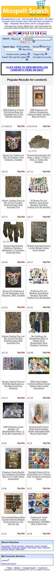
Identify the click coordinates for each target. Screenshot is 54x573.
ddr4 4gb (5, 549)
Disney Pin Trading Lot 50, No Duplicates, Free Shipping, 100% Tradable (13, 293)
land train (20, 546)
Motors (18, 568)
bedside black (6, 547)
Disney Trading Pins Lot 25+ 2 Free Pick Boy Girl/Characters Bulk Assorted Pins (13, 339)
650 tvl (13, 546)
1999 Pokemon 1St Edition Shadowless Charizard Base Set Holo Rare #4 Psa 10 (38, 113)
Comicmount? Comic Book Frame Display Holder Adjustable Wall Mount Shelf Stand (39, 430)
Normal (36, 47)
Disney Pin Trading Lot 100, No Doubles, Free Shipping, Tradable (13, 157)
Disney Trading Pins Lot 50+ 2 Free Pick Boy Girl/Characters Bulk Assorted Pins (13, 203)
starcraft (43, 546)
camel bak (16, 547)
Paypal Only (39, 54)
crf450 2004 (20, 549)
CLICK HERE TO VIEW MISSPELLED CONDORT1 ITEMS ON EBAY (27, 68)
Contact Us (42, 568)
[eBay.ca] (24, 33)
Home (10, 568)
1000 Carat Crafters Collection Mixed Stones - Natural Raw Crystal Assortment (38, 384)
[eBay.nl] (44, 33)
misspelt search (29, 568)
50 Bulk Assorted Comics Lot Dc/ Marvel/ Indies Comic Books (39, 248)
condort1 (5, 560)
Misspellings (24, 47)
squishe (23, 547)
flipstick (11, 549)
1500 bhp (46, 547)
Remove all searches (9, 563)
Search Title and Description (14, 57)
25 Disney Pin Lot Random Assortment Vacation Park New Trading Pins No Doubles (38, 294)
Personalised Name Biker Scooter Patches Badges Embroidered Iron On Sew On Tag (13, 520)
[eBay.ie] (29, 33)
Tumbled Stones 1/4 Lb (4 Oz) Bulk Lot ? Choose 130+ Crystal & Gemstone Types (39, 475)
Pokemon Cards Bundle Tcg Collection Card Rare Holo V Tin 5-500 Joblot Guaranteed (13, 475)
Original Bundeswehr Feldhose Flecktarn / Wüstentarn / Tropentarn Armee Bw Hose (13, 249)
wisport (37, 546)
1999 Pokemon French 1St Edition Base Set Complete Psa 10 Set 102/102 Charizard (13, 113)
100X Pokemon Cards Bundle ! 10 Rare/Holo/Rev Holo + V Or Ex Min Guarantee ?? (13, 430)
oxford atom (29, 546)
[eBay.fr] (39, 33)
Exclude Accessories (42, 57)
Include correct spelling (16, 54)
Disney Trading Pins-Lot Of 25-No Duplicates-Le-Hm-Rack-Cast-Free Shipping (13, 384)
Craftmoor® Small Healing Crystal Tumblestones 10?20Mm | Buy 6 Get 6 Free (39, 520)
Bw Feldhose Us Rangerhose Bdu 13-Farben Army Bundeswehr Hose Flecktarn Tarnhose (38, 340)
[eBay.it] (34, 33)
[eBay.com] (15, 33)
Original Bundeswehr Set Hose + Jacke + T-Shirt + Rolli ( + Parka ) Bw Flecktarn (38, 158)
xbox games (32, 547)
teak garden (6, 546)
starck (40, 547)
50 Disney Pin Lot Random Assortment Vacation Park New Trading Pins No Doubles (38, 203)
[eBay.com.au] (20, 33)
